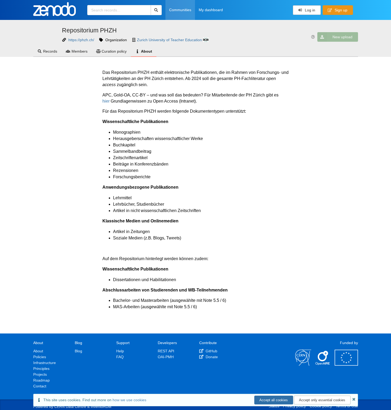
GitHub (211, 351)
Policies (39, 357)
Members (80, 51)
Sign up (340, 10)
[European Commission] (346, 364)
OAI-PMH (166, 357)
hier (106, 101)
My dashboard (211, 10)
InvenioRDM (101, 406)
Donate (211, 357)
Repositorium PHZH (89, 30)
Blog (78, 351)
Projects (40, 374)
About (146, 51)
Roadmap (41, 380)
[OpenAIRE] (323, 364)
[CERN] (303, 364)
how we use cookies (129, 400)
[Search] (156, 10)
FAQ (120, 357)
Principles (41, 368)
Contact (39, 386)
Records (50, 51)
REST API (166, 351)
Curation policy (114, 51)
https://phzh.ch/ (81, 40)
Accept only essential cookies (322, 400)
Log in (309, 10)
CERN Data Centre (70, 406)
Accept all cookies (273, 400)
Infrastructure (44, 363)
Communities (180, 10)
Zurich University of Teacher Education (169, 40)
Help (120, 351)
